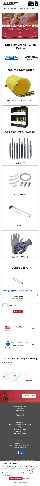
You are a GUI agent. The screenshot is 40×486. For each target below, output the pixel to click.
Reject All (26, 479)
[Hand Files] (20, 149)
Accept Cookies (15, 479)
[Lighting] (20, 211)
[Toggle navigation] (36, 4)
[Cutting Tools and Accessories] (20, 118)
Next (36, 58)
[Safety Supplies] (20, 243)
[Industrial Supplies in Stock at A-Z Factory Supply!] (10, 3)
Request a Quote (29, 396)
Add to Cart (18, 311)
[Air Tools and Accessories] (20, 86)
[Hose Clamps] (20, 180)
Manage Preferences (20, 483)
